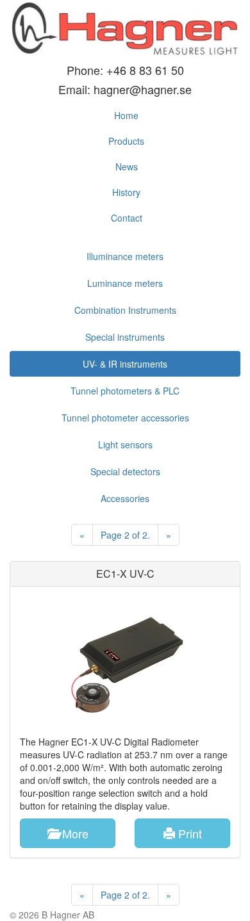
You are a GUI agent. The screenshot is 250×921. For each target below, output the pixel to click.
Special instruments (125, 336)
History (126, 192)
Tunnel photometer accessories (125, 417)
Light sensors (125, 444)
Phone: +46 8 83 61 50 (125, 69)
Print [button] (188, 833)
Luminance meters (125, 283)
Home (126, 115)
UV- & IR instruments (125, 363)
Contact (126, 217)
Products (126, 140)
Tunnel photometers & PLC (125, 390)
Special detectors (125, 471)
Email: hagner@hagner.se (125, 89)
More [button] (73, 833)
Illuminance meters (125, 256)
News (126, 166)
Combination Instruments (125, 310)
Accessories (125, 498)
